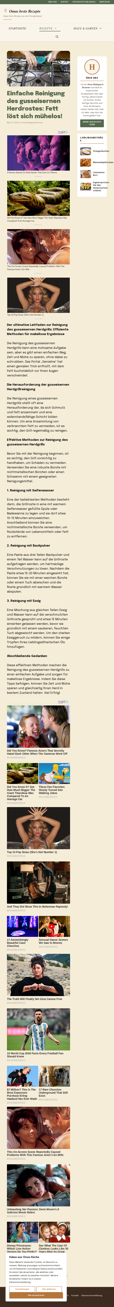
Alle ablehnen (49, 1289)
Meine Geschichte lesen (92, 123)
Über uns (52, 2)
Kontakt (65, 2)
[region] (36, 1277)
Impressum (104, 2)
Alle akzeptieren (36, 1295)
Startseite (17, 28)
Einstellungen (22, 1289)
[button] (57, 37)
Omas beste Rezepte (24, 10)
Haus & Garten (86, 28)
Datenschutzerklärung (84, 2)
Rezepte (46, 28)
